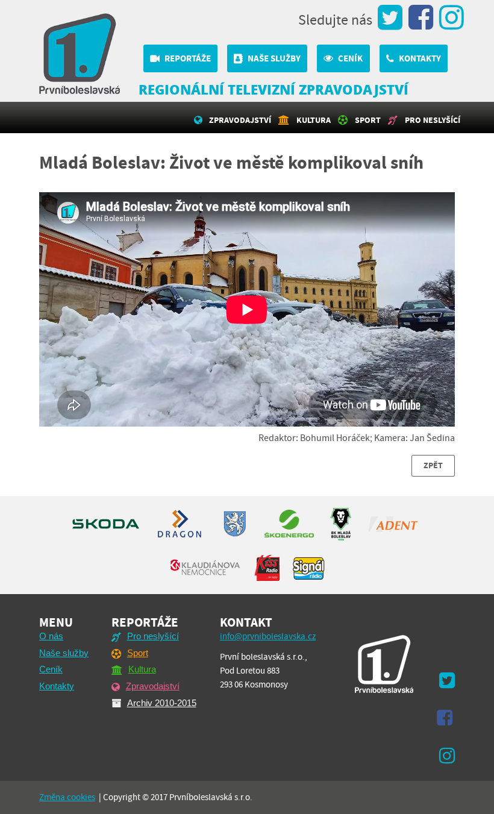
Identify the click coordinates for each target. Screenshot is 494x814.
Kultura (313, 120)
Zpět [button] (433, 465)
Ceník (350, 58)
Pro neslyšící (432, 120)
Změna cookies (67, 797)
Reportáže (187, 58)
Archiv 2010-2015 (161, 703)
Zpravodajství (240, 120)
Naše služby (274, 58)
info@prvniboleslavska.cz (268, 636)
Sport (368, 120)
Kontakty (420, 58)
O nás (51, 636)
